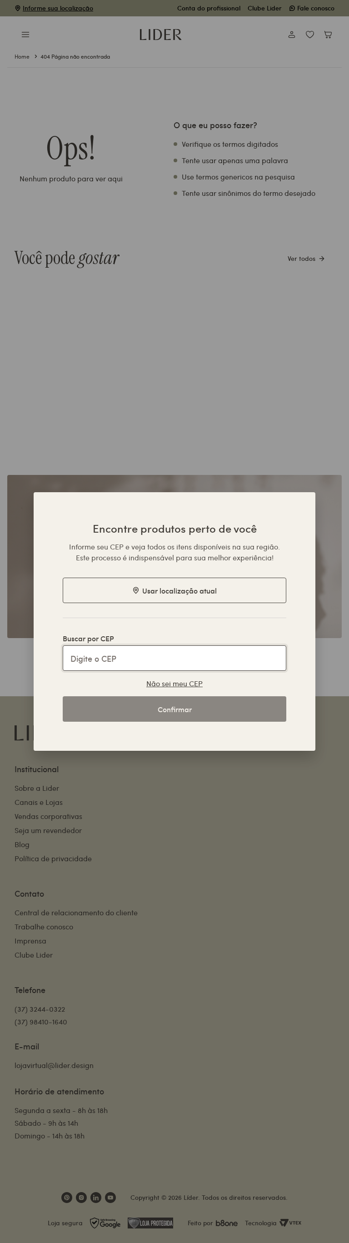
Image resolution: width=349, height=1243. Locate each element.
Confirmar (175, 709)
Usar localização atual (179, 590)
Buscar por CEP (88, 638)
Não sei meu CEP (174, 683)
